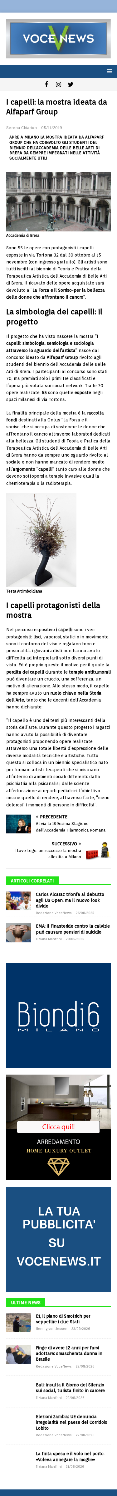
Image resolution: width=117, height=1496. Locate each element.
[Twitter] (70, 84)
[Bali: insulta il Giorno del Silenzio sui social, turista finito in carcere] (18, 1391)
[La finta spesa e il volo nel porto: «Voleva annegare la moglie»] (18, 1460)
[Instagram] (58, 84)
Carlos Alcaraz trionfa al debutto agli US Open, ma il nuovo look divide (70, 900)
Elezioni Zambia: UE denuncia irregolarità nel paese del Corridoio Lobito (71, 1422)
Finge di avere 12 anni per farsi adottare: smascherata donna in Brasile (69, 1353)
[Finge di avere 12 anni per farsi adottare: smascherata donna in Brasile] (18, 1354)
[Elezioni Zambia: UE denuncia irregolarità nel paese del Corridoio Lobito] (18, 1423)
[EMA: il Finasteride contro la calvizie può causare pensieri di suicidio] (18, 932)
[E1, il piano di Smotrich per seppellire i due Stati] (18, 1322)
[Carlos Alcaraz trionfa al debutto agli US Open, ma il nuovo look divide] (18, 901)
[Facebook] (46, 84)
